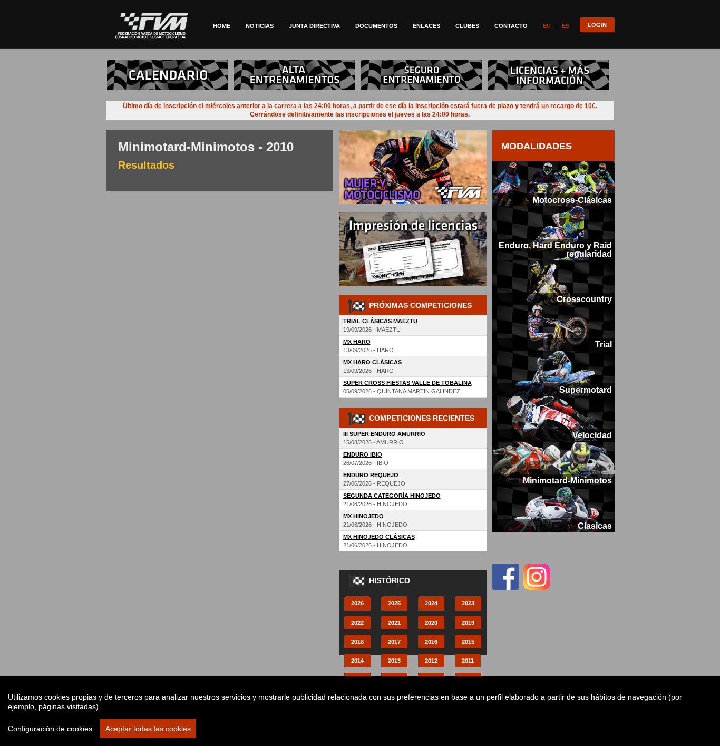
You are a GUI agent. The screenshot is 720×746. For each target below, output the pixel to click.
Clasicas (595, 525)
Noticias (260, 26)
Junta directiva (314, 26)
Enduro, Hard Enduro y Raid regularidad (555, 249)
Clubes (467, 26)
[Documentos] (551, 63)
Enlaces (426, 26)
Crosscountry (584, 299)
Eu (547, 26)
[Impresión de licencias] (413, 216)
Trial (603, 344)
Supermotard (585, 389)
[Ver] (169, 63)
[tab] (553, 183)
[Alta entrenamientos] (296, 63)
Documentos (376, 26)
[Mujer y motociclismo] (413, 134)
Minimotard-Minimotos (567, 480)
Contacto (511, 26)
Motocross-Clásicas (572, 200)
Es (565, 26)
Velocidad (592, 435)
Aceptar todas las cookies (148, 728)
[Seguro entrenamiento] (424, 63)
